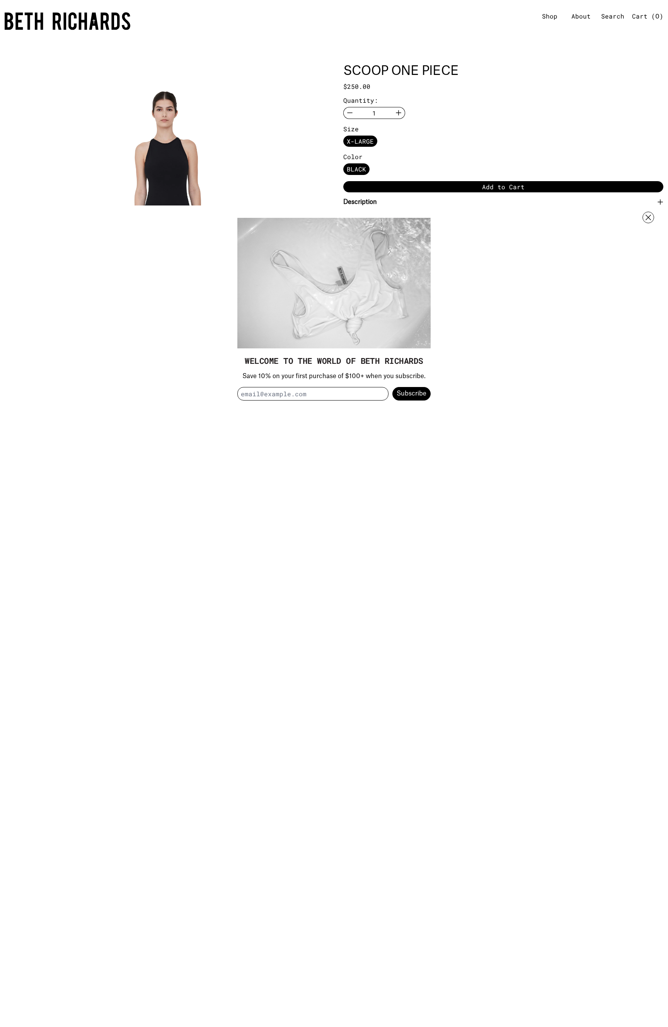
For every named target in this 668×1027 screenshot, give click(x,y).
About (581, 16)
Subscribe (411, 393)
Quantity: (360, 100)
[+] (398, 113)
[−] (349, 113)
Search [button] (612, 16)
